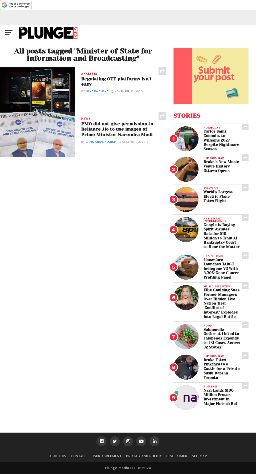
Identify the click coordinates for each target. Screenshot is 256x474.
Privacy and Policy (144, 456)
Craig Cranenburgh (101, 142)
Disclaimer (176, 456)
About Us (57, 456)
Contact (79, 456)
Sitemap (199, 456)
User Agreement (107, 456)
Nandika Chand (97, 91)
